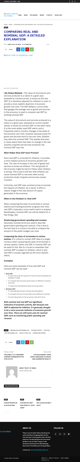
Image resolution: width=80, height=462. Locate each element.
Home (6, 24)
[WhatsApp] (32, 49)
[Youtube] (68, 434)
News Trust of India (14, 44)
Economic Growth (36, 330)
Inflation (47, 330)
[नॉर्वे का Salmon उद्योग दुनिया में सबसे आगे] (43, 395)
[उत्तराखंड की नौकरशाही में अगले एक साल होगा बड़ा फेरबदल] (11, 395)
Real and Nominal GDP (11, 333)
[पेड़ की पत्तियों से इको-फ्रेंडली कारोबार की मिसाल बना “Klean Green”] (27, 395)
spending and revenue (39, 333)
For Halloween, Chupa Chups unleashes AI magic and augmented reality (40, 357)
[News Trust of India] (5, 44)
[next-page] (8, 413)
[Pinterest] (27, 49)
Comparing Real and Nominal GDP (19, 330)
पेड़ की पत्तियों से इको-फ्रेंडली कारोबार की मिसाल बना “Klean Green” (27, 405)
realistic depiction (25, 333)
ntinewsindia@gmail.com (39, 450)
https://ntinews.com (26, 370)
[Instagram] (72, 1)
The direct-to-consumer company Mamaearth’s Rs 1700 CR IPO (14, 357)
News (10, 24)
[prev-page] (5, 413)
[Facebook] (69, 1)
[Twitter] (75, 1)
